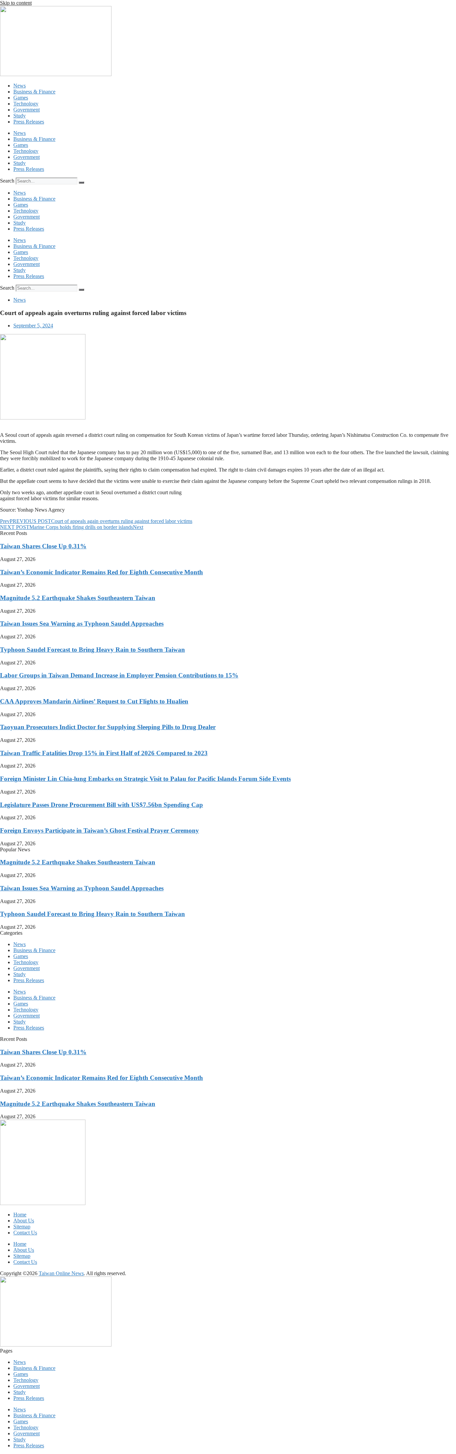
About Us (23, 1220)
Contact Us (25, 1232)
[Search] (81, 183)
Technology (25, 103)
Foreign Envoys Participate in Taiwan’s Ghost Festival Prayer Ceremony (99, 830)
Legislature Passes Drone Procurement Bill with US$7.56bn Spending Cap (101, 804)
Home (19, 1214)
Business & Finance (34, 91)
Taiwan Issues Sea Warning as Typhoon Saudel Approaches (82, 623)
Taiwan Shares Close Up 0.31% (43, 546)
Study (19, 115)
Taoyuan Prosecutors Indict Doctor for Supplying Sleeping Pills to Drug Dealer (108, 727)
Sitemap (21, 1226)
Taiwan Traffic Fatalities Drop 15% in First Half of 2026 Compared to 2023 (104, 753)
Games (20, 97)
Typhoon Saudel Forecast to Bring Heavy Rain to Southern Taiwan (92, 649)
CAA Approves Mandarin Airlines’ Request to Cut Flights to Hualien (94, 701)
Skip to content (16, 3)
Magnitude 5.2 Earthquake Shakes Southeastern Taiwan (77, 597)
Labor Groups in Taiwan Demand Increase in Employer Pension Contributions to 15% (119, 675)
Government (26, 109)
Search (7, 181)
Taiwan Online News (61, 1273)
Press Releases (28, 121)
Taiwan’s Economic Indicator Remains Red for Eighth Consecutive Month (101, 572)
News (19, 85)
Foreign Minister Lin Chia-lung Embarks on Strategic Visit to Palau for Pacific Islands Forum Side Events (145, 778)
